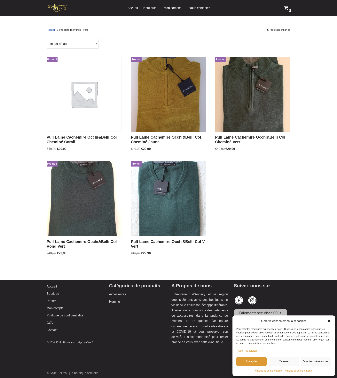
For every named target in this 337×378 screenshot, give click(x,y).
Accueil (133, 8)
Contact (52, 330)
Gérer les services (247, 350)
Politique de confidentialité (268, 370)
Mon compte (55, 308)
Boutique (53, 293)
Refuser (284, 361)
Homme (114, 301)
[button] (329, 321)
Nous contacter (199, 8)
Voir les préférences (316, 361)
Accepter (251, 361)
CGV (50, 322)
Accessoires (117, 294)
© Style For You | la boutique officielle (72, 373)
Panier (51, 301)
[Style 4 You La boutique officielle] (58, 8)
